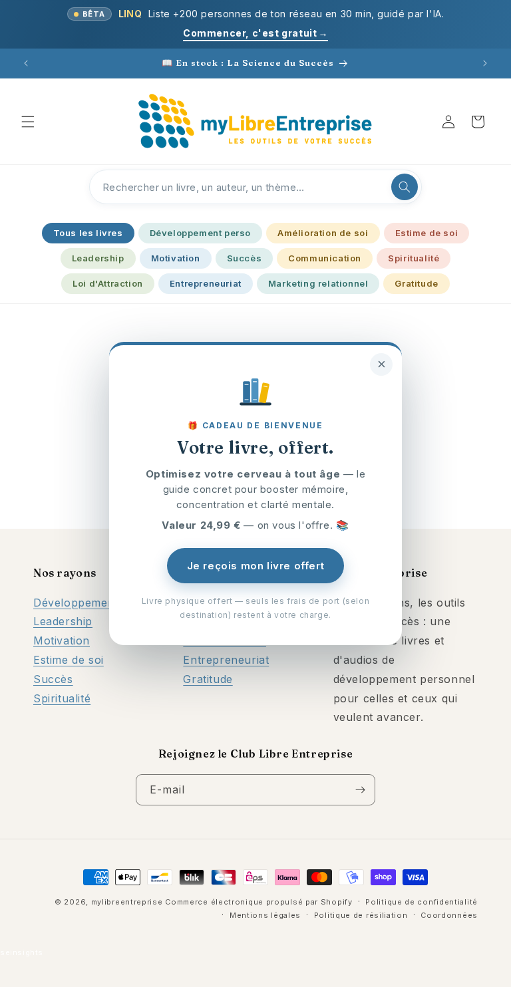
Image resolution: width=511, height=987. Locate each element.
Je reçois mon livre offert (256, 565)
